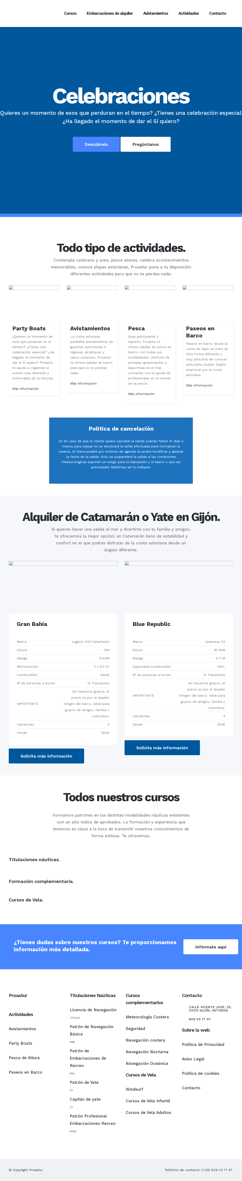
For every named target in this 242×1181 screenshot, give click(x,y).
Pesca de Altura (24, 1057)
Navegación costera (145, 1040)
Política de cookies (200, 1073)
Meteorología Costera (147, 1017)
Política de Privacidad (203, 1044)
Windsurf (134, 1089)
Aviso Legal (193, 1059)
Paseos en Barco (25, 1072)
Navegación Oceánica (147, 1063)
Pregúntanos (145, 144)
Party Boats (20, 1043)
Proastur (36, 1170)
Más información (25, 389)
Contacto (191, 1087)
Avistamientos (22, 1028)
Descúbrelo (96, 144)
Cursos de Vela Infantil (148, 1100)
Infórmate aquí (210, 946)
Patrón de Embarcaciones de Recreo (88, 1058)
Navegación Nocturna (147, 1051)
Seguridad (135, 1028)
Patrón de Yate (84, 1082)
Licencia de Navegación (93, 1009)
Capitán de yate (85, 1099)
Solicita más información (46, 756)
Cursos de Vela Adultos (148, 1112)
